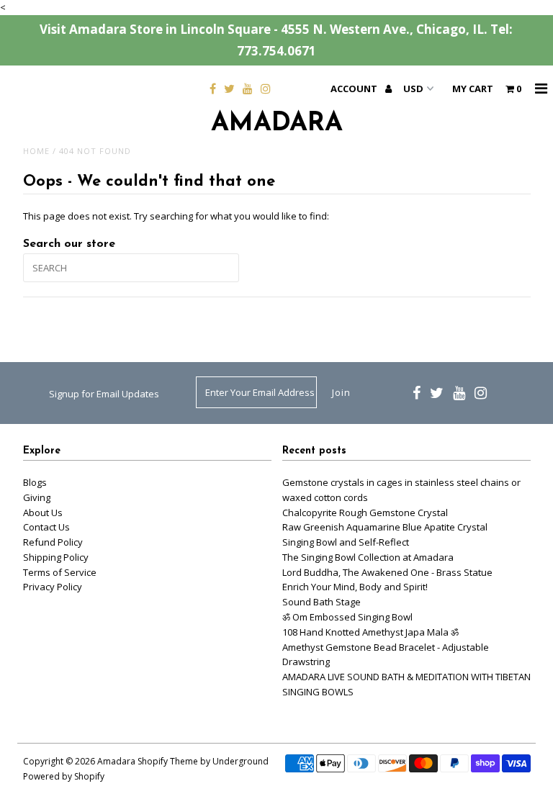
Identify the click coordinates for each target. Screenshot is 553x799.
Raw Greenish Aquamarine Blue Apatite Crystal (384, 526)
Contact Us (46, 526)
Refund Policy (53, 542)
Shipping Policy (56, 557)
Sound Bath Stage (321, 601)
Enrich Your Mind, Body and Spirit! (355, 586)
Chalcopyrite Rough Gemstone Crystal (365, 512)
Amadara (277, 124)
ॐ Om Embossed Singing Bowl (347, 616)
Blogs (35, 482)
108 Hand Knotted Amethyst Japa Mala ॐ (370, 632)
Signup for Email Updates (104, 393)
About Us (43, 512)
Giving (36, 497)
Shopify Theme (168, 761)
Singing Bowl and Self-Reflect (345, 542)
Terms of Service (59, 572)
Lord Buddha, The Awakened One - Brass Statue (387, 572)
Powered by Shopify (63, 776)
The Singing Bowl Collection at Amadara (368, 557)
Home (36, 150)
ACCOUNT (355, 88)
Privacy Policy (52, 586)
